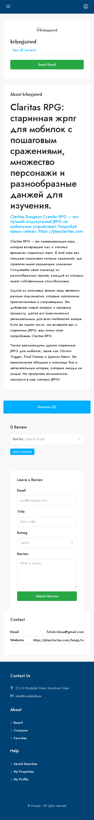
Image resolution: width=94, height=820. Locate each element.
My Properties (24, 771)
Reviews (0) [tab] (47, 406)
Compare (21, 730)
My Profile (21, 779)
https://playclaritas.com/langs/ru (58, 640)
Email (21, 490)
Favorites (20, 738)
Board (18, 722)
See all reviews (24, 50)
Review (23, 553)
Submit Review (47, 596)
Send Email (47, 64)
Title (21, 511)
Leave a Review (22, 452)
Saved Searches (25, 764)
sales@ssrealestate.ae (28, 696)
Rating (22, 532)
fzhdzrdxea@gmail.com (65, 631)
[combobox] (52, 439)
